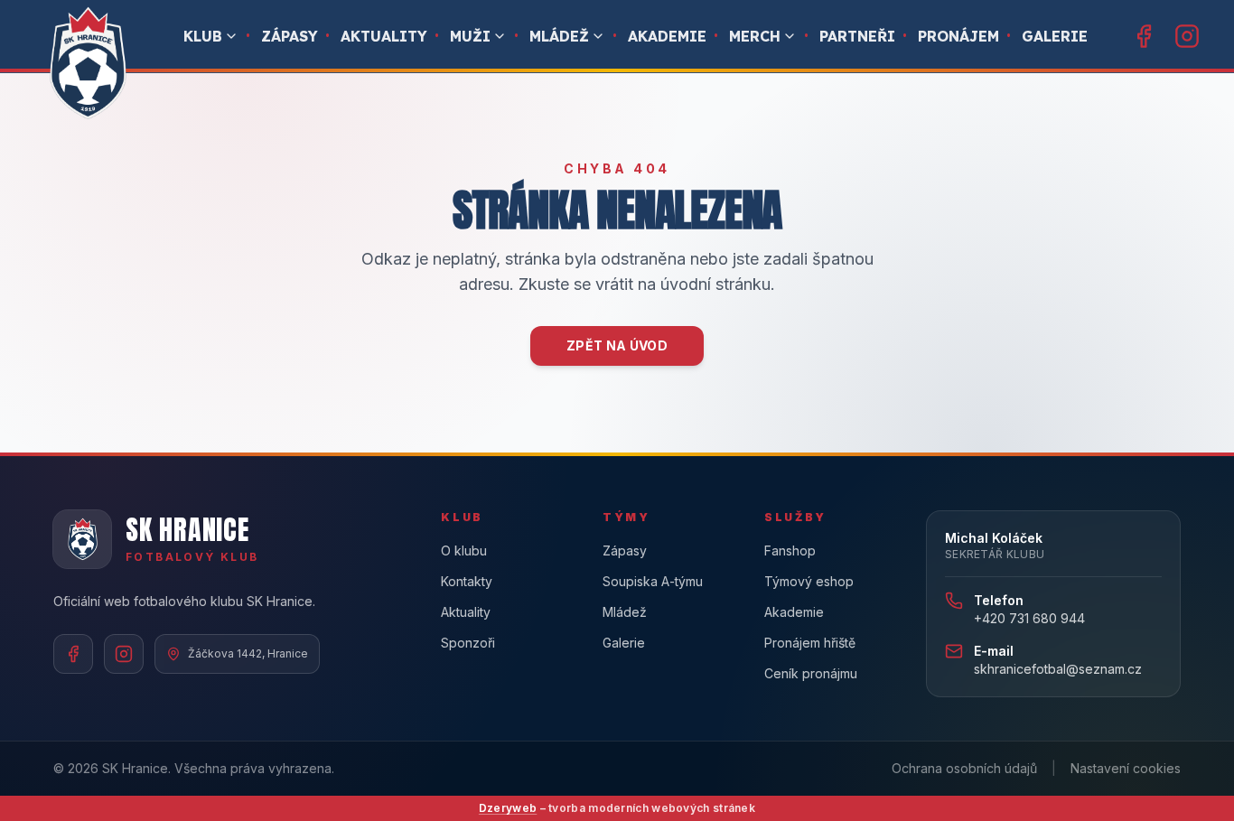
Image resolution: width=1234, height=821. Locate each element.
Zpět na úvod (617, 345)
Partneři (857, 36)
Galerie (1055, 36)
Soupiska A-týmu (653, 581)
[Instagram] (1187, 36)
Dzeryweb (508, 808)
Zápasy (289, 36)
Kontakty (466, 581)
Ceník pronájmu (810, 673)
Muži (470, 36)
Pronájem (958, 36)
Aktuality (384, 36)
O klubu (464, 550)
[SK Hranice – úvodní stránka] (87, 63)
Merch (755, 36)
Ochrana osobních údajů (964, 768)
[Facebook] (1144, 36)
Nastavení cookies (1125, 768)
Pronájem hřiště (809, 642)
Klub (202, 36)
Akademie (667, 36)
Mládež (559, 36)
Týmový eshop (809, 581)
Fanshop (790, 550)
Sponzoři (468, 642)
